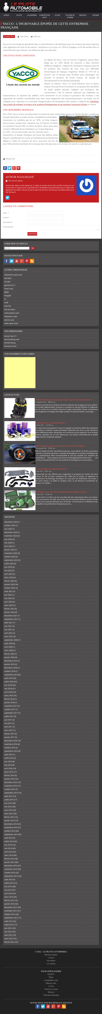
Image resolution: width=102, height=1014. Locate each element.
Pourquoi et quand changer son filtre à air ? (61, 492)
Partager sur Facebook (5, 168)
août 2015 (8, 796)
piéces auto (9, 320)
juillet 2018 (9, 681)
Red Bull (7, 278)
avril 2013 (8, 893)
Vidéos (6, 15)
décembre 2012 (10, 907)
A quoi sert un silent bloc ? (50, 423)
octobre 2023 (9, 556)
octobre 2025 (9, 525)
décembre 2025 (10, 522)
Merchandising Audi (11, 339)
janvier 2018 (9, 702)
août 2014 (8, 838)
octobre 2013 (9, 872)
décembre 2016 (10, 740)
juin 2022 (8, 595)
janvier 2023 (9, 584)
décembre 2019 (10, 661)
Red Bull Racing (10, 343)
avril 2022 (8, 602)
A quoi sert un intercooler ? (51, 469)
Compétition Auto (44, 16)
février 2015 (9, 817)
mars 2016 (8, 772)
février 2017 (9, 734)
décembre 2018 (10, 668)
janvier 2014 (9, 862)
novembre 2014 (10, 827)
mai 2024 (8, 543)
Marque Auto (10, 159)
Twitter (7, 198)
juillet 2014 (9, 841)
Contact (51, 958)
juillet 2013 (9, 883)
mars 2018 (8, 695)
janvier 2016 (9, 779)
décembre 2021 (10, 615)
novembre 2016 (10, 744)
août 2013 (8, 879)
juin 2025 (8, 529)
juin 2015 (8, 803)
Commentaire (8, 227)
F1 (5, 299)
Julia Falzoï (24, 36)
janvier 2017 (9, 737)
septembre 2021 (11, 619)
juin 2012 (8, 928)
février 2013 (9, 900)
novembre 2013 (10, 869)
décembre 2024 (10, 532)
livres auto (8, 288)
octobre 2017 (9, 709)
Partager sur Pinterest (18, 168)
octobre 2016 (9, 747)
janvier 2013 (9, 904)
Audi (6, 302)
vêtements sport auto (13, 275)
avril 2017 (8, 727)
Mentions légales (51, 955)
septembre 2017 (11, 713)
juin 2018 (8, 685)
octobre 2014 (9, 831)
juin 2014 (8, 845)
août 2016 (8, 754)
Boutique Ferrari (10, 346)
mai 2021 (8, 629)
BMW (6, 292)
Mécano (82, 15)
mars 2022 (8, 605)
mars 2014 (8, 855)
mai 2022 (8, 598)
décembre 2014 (10, 824)
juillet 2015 (9, 799)
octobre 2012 (9, 914)
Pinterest (27, 261)
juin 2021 (8, 626)
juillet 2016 (9, 758)
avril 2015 (8, 810)
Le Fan (57, 15)
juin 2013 (8, 886)
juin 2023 (8, 567)
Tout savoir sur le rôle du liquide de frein (59, 446)
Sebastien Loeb (10, 316)
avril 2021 (8, 633)
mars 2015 (8, 813)
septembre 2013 (11, 876)
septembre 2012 (11, 918)
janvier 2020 (9, 657)
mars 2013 (8, 897)
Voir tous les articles (15, 181)
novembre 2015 (10, 786)
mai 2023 (8, 570)
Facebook (6, 261)
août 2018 (8, 678)
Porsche (7, 306)
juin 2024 (8, 539)
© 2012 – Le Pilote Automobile (51, 952)
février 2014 (9, 859)
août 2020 (8, 643)
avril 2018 (8, 692)
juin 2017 (8, 720)
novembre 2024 (10, 536)
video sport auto (11, 323)
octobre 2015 (9, 789)
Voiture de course (70, 16)
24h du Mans (9, 309)
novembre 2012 (10, 911)
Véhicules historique (51, 995)
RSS (32, 261)
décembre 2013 (10, 865)
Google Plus (22, 261)
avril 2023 (8, 574)
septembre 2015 (11, 793)
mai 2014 (8, 848)
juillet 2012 (9, 924)
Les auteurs (51, 964)
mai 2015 (8, 806)
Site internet (7, 222)
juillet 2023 (9, 563)
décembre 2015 (10, 782)
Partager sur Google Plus (14, 168)
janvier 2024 (9, 549)
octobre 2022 (9, 588)
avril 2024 (8, 546)
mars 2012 (8, 938)
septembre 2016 (11, 751)
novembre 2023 (10, 553)
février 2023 (9, 581)
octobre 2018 (9, 671)
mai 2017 (8, 723)
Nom (6, 213)
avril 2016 (8, 768)
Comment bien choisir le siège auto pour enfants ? (63, 400)
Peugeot (7, 295)
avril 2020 (8, 647)
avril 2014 (8, 852)
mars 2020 (8, 650)
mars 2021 (8, 636)
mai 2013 (8, 890)
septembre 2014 (11, 834)
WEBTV (51, 974)
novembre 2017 (10, 706)
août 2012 (8, 921)
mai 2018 (8, 688)
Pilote (19, 15)
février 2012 (9, 942)
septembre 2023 (11, 560)
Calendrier (32, 15)
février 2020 (9, 654)
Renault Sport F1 (10, 336)
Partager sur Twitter (9, 168)
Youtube (17, 261)
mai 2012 (8, 931)
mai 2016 (8, 765)
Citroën (7, 282)
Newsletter (51, 961)
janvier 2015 (9, 820)
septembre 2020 (11, 640)
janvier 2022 (9, 612)
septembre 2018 (11, 674)
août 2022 (8, 591)
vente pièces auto (11, 313)
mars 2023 (8, 577)
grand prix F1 (9, 285)
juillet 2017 (9, 716)
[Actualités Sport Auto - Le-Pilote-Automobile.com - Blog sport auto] (22, 7)
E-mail (6, 217)
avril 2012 (8, 935)
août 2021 (8, 622)
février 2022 (9, 609)
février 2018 (9, 699)
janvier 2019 (9, 664)
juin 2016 (8, 761)
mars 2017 (8, 730)
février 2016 (9, 775)
